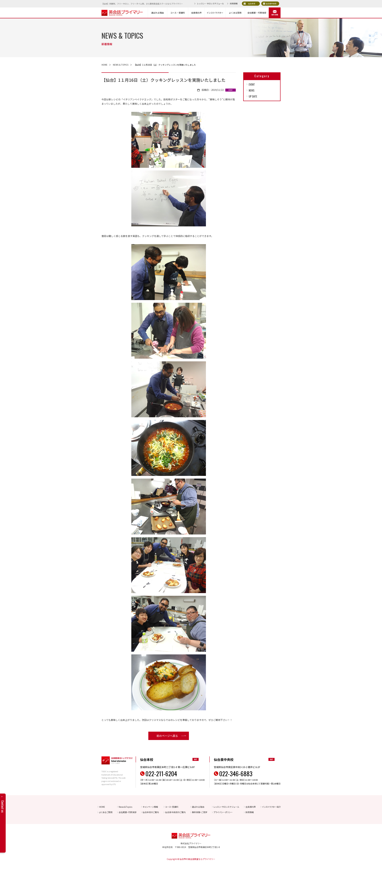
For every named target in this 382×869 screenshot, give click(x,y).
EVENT (252, 84)
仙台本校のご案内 (151, 812)
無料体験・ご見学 (199, 812)
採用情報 (234, 3)
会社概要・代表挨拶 (256, 12)
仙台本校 (251, 3)
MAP (195, 759)
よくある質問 (235, 12)
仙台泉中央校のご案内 (175, 812)
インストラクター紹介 (271, 806)
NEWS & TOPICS (120, 64)
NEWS (251, 90)
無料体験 (274, 14)
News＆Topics (125, 806)
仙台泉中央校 (271, 3)
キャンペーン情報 (150, 806)
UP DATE (253, 96)
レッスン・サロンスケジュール (210, 3)
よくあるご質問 (105, 812)
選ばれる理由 (157, 12)
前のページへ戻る (167, 736)
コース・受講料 (177, 12)
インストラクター (215, 12)
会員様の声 (196, 12)
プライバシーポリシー (223, 812)
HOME (104, 64)
